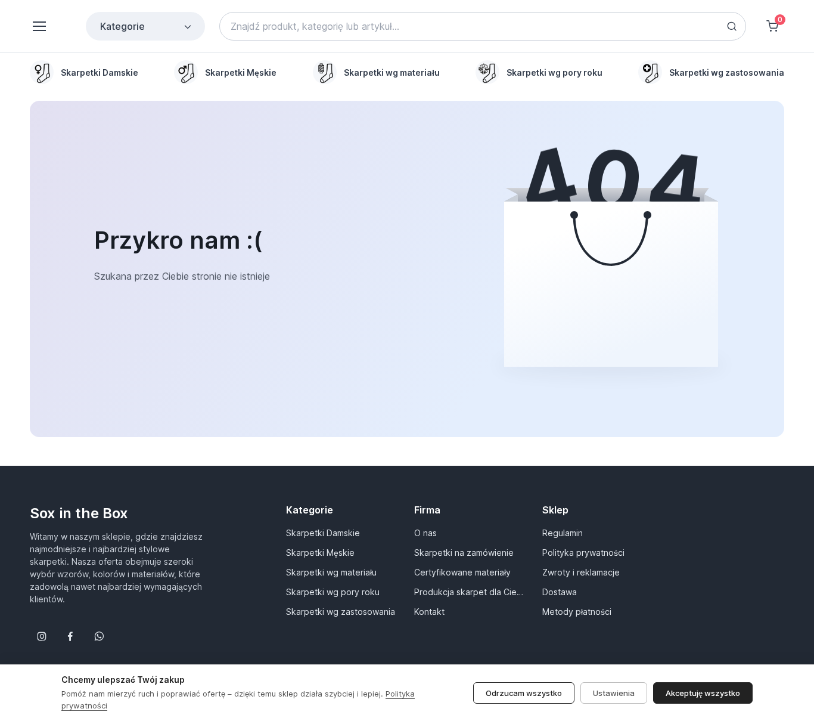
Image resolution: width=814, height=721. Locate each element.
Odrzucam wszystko (524, 693)
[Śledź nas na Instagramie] (42, 636)
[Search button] (732, 26)
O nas (425, 533)
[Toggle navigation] (39, 26)
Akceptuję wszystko (703, 693)
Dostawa (559, 592)
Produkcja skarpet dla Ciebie (471, 592)
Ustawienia (614, 693)
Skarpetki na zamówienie (464, 552)
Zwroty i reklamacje (581, 572)
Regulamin (562, 533)
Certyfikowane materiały (462, 572)
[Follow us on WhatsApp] (99, 636)
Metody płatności (576, 611)
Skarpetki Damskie (323, 533)
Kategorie (122, 26)
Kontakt (429, 611)
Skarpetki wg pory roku (333, 592)
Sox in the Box (79, 513)
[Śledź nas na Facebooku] (70, 636)
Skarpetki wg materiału (331, 572)
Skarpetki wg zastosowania (340, 611)
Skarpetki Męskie (320, 552)
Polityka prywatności (583, 552)
